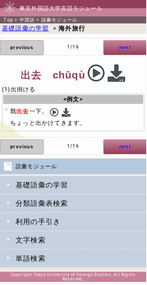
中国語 (27, 20)
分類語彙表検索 (42, 203)
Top (8, 20)
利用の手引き (38, 222)
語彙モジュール (59, 20)
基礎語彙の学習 (42, 185)
